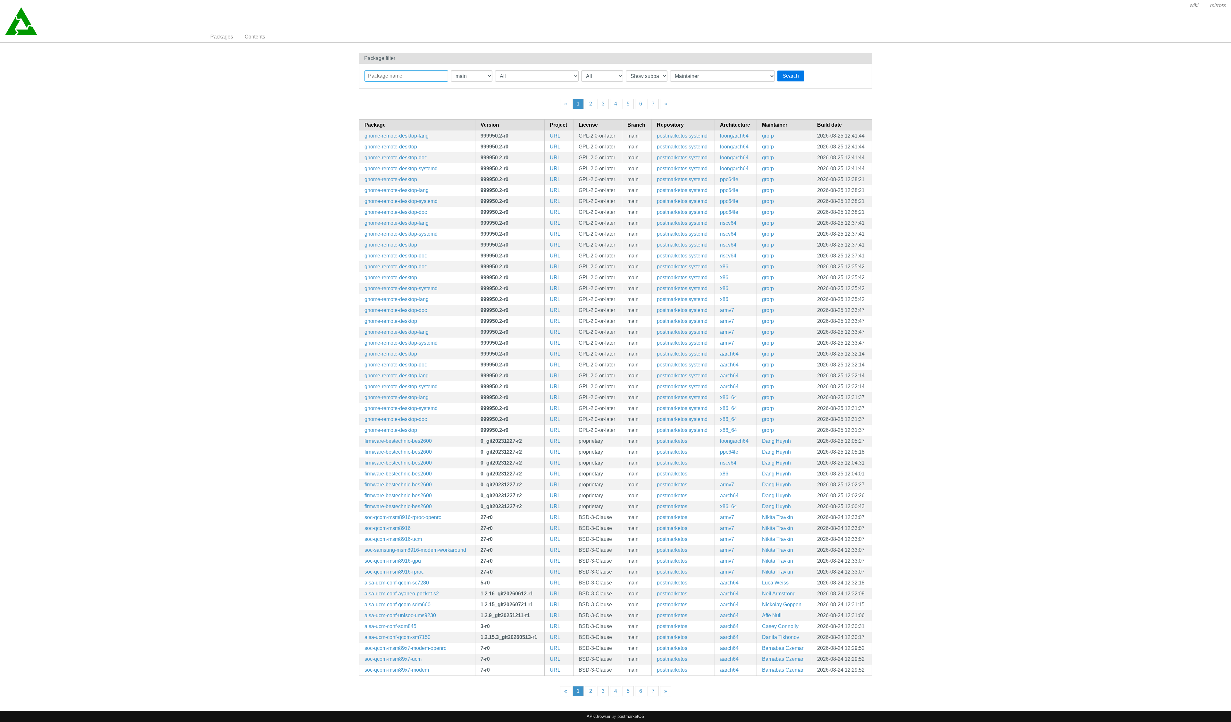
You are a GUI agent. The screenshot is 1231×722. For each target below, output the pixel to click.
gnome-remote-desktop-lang (396, 136)
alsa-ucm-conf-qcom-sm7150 (397, 637)
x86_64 (728, 397)
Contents (255, 36)
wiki (1194, 5)
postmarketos (672, 441)
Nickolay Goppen (781, 604)
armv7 (727, 310)
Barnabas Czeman (783, 648)
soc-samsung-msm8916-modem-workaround (415, 550)
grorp (768, 136)
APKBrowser (598, 716)
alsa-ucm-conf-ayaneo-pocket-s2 (401, 593)
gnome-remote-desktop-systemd (401, 168)
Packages (221, 36)
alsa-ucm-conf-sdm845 (390, 626)
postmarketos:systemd (682, 136)
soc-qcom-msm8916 (387, 528)
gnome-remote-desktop (390, 146)
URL (555, 136)
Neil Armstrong (779, 593)
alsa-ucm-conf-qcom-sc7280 (396, 582)
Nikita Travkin (777, 517)
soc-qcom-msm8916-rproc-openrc (402, 517)
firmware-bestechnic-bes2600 (398, 441)
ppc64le (729, 179)
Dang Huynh (776, 441)
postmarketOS (630, 716)
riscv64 (728, 223)
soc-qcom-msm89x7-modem (396, 670)
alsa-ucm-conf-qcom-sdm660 (397, 604)
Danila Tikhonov (780, 637)
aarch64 (729, 354)
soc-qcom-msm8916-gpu (392, 561)
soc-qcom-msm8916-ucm (393, 539)
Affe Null (772, 615)
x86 (724, 266)
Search (791, 76)
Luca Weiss (775, 582)
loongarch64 (734, 136)
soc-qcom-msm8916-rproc (394, 572)
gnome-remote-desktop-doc (395, 157)
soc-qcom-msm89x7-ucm (393, 659)
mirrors (1218, 5)
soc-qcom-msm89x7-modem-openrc (405, 648)
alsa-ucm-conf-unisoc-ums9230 (400, 615)
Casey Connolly (780, 626)
